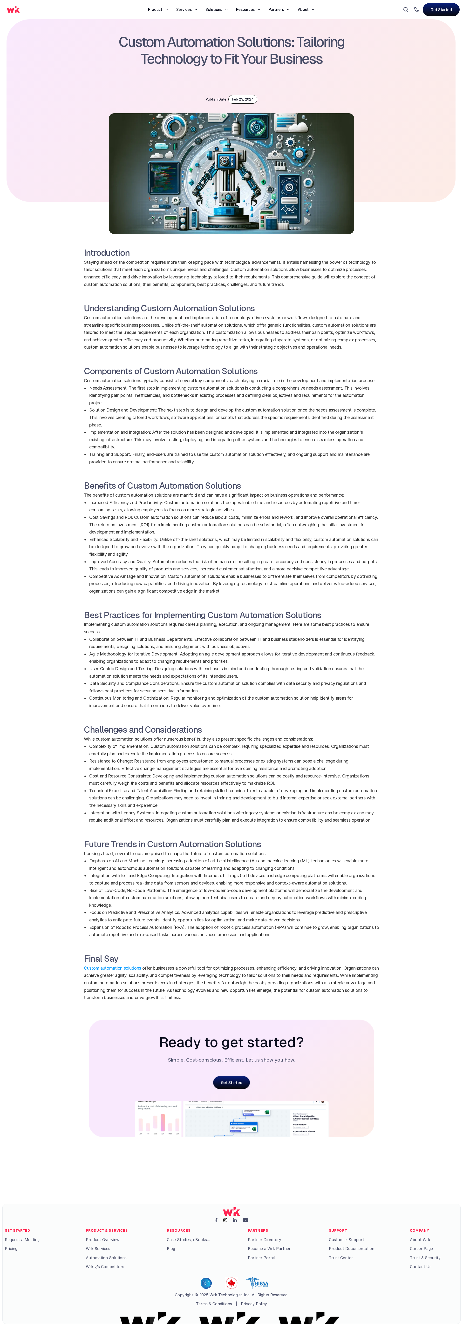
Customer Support (346, 1239)
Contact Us (420, 1266)
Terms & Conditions (214, 1303)
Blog (171, 1248)
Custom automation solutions (113, 968)
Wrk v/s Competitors (105, 1266)
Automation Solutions (106, 1257)
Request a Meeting (22, 1239)
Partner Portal (261, 1257)
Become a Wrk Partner (269, 1248)
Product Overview (102, 1239)
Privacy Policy (254, 1303)
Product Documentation (351, 1248)
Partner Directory (264, 1239)
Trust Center (341, 1257)
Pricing (11, 1248)
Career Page (421, 1248)
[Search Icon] (406, 9)
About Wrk (420, 1239)
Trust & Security (425, 1257)
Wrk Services (98, 1248)
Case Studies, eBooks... (188, 1239)
